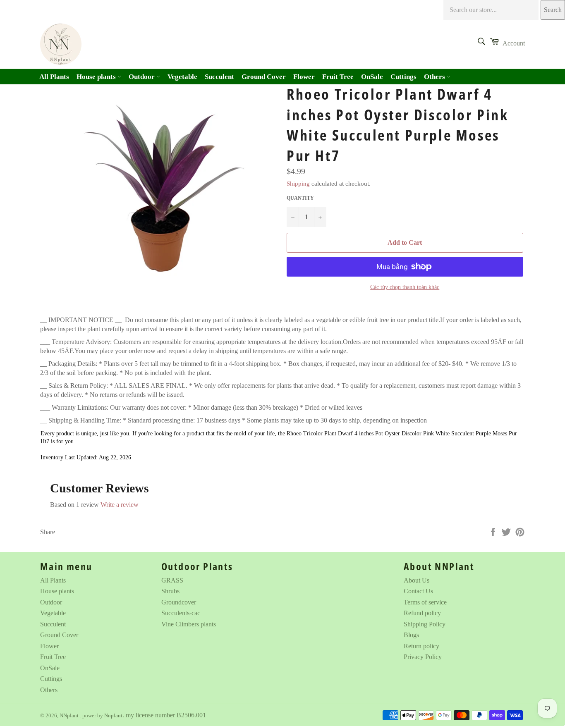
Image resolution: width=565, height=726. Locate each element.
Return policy (421, 646)
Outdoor (142, 77)
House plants (97, 77)
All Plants (54, 77)
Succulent (219, 77)
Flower (304, 77)
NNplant (70, 716)
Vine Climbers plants (188, 624)
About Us (416, 580)
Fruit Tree (338, 77)
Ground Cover (264, 77)
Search (553, 9)
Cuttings (403, 77)
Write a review (120, 504)
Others (435, 77)
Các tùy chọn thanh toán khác (404, 287)
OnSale (372, 77)
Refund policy (422, 612)
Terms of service (425, 602)
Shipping (298, 183)
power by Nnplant (102, 716)
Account (514, 43)
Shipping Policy (424, 624)
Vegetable (182, 77)
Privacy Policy (423, 656)
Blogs (411, 634)
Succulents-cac (180, 612)
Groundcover (178, 602)
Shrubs (170, 591)
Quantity (300, 198)
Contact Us (418, 591)
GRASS (172, 580)
